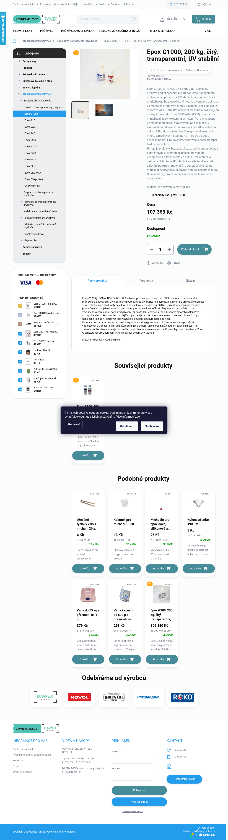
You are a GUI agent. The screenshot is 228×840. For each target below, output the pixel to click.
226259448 (180, 750)
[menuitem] (24, 31)
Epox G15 (29, 120)
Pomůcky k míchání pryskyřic (39, 217)
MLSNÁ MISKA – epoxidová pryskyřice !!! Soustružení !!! (83, 770)
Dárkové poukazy (32, 247)
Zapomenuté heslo (132, 811)
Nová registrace (139, 801)
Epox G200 (30, 139)
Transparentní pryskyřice (37, 94)
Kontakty (89, 4)
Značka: (159, 79)
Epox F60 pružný (33, 179)
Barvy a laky (29, 61)
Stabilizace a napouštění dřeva (40, 211)
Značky (27, 253)
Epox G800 (30, 159)
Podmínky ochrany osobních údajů (59, 4)
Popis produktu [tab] (97, 280)
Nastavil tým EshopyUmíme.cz (198, 831)
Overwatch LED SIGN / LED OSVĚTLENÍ (77, 750)
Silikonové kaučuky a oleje (38, 81)
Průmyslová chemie (34, 74)
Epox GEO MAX (32, 172)
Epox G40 (29, 133)
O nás (102, 4)
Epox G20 (29, 126)
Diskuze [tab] (190, 280)
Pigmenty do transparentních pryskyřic (40, 203)
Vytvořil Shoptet (206, 827)
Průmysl (27, 67)
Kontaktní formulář (184, 779)
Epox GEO (29, 166)
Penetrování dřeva (34, 234)
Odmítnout (126, 426)
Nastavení (74, 424)
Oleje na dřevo (31, 240)
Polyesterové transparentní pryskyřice (38, 194)
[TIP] (88, 390)
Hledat (134, 19)
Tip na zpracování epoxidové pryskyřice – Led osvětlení (78, 760)
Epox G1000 (31, 113)
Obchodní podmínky (24, 4)
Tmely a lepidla (31, 87)
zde (137, 416)
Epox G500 (30, 153)
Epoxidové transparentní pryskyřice (43, 107)
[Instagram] (169, 766)
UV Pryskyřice (32, 185)
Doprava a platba (120, 4)
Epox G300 (30, 146)
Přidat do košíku (191, 249)
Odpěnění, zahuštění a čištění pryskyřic (40, 226)
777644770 (180, 756)
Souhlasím (152, 426)
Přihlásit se (139, 790)
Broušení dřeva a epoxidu (37, 100)
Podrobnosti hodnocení (197, 70)
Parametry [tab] (146, 280)
